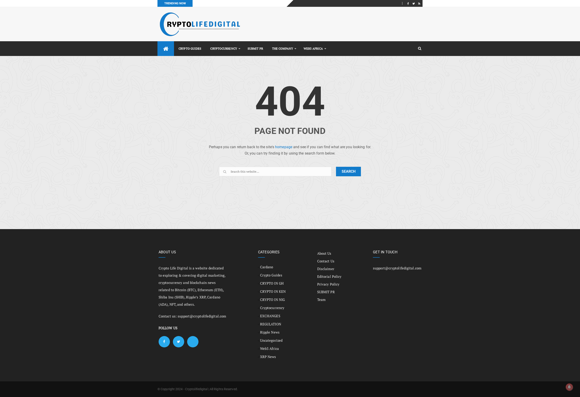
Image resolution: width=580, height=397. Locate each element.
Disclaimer (325, 268)
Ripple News (270, 332)
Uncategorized (271, 340)
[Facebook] (408, 3)
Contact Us (325, 261)
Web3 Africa (313, 48)
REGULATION (270, 324)
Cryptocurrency (223, 48)
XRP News (268, 356)
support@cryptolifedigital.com (202, 316)
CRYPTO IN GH (272, 283)
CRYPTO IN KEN (273, 291)
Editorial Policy (329, 276)
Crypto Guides (190, 48)
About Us (324, 253)
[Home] (165, 48)
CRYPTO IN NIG (272, 299)
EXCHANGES (270, 316)
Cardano (266, 267)
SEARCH (348, 171)
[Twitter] (413, 3)
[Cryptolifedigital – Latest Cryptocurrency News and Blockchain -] (199, 24)
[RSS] (419, 3)
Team (321, 299)
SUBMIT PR (255, 48)
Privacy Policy (328, 284)
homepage (283, 147)
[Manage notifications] (569, 387)
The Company (282, 48)
